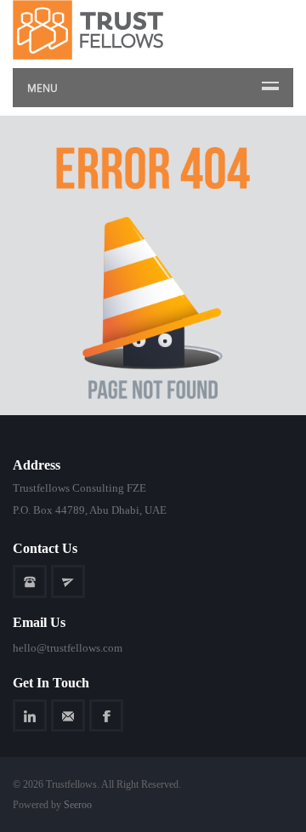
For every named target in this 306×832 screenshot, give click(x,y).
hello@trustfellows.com (67, 647)
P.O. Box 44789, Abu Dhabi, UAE (90, 510)
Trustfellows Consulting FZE (79, 488)
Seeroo (78, 805)
